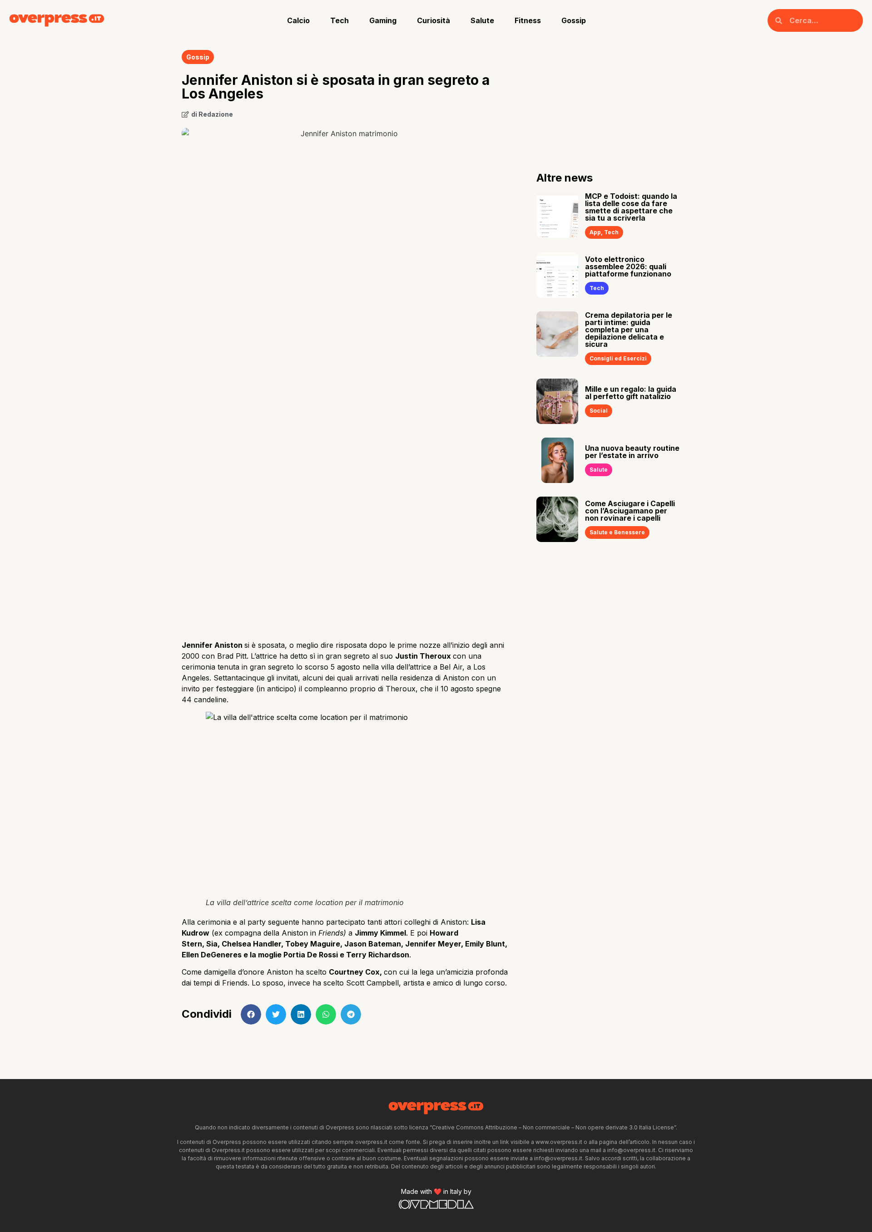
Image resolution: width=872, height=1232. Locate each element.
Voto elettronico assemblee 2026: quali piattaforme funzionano (628, 266)
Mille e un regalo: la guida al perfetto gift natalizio (630, 392)
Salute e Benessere (617, 532)
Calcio (298, 20)
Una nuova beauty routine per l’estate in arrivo (632, 452)
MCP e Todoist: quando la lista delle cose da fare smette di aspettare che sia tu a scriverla (631, 207)
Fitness (528, 20)
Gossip (573, 20)
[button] (251, 1014)
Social (599, 410)
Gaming (382, 20)
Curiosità (433, 20)
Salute (482, 20)
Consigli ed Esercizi (618, 358)
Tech (339, 20)
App (595, 232)
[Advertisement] (345, 560)
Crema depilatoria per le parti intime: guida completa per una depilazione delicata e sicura (628, 329)
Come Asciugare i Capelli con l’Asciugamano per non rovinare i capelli (630, 510)
